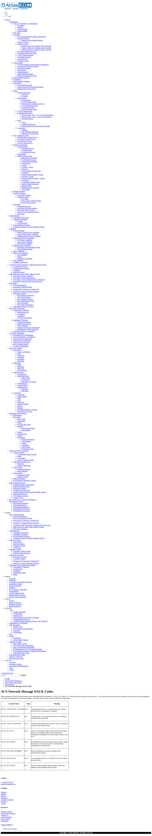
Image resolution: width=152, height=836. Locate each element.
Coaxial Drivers (22, 59)
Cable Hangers (26, 441)
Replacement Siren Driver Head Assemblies (36, 126)
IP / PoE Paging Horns (29, 102)
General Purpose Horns (29, 109)
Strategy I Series (22, 44)
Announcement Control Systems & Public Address (29, 492)
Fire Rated (25, 180)
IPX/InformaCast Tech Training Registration (27, 649)
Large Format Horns (24, 92)
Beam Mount (21, 70)
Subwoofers (17, 83)
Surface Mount (22, 29)
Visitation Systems (19, 546)
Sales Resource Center (16, 658)
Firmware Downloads (24, 318)
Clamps (24, 443)
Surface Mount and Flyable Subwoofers (30, 87)
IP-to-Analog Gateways (25, 299)
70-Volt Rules (17, 614)
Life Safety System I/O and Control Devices (27, 281)
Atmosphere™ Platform (21, 310)
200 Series (20, 359)
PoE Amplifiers (18, 260)
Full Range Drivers (28, 148)
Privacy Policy (5, 819)
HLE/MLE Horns (27, 119)
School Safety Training (20, 640)
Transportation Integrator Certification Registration (29, 651)
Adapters (24, 130)
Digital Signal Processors (21, 486)
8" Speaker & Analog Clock (31, 182)
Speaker (20, 436)
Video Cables (17, 467)
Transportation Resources (21, 619)
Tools (11, 610)
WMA (19, 365)
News (11, 668)
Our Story (12, 662)
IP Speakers (17, 79)
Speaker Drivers (22, 147)
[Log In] (6, 13)
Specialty (20, 426)
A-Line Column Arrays (25, 143)
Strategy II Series (23, 42)
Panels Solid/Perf (23, 404)
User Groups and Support (13, 682)
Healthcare (12, 580)
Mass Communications (16, 514)
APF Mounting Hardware (30, 132)
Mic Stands (17, 417)
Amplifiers (12, 229)
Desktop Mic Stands (28, 428)
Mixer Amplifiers (18, 251)
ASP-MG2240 (22, 223)
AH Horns (25, 94)
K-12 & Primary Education (18, 589)
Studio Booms (22, 434)
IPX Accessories (22, 303)
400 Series (25, 389)
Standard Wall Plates (24, 465)
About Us (4, 801)
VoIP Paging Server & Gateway (23, 306)
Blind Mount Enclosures (29, 158)
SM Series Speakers (23, 68)
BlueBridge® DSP (19, 573)
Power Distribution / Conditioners (24, 337)
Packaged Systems (15, 549)
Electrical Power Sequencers (22, 339)
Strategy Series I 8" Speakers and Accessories (36, 50)
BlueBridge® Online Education (27, 329)
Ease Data (16, 630)
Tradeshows (17, 638)
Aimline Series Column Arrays (27, 137)
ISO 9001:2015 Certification (10, 829)
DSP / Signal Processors (17, 308)
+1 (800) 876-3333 (7, 673)
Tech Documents (14, 625)
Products (4, 792)
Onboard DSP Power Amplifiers (23, 238)
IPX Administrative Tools (25, 301)
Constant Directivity (28, 107)
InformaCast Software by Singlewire (26, 289)
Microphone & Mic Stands (17, 413)
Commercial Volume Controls (27, 454)
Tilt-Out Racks (22, 370)
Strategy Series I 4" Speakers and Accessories (36, 46)
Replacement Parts (28, 449)
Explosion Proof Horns (24, 113)
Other (19, 398)
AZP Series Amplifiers (24, 240)
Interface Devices (19, 272)
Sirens (19, 120)
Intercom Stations (19, 544)
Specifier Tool (17, 615)
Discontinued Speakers (20, 503)
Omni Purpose (26, 100)
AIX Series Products (20, 285)
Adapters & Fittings (28, 439)
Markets (3, 794)
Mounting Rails (27, 186)
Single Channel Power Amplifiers (28, 232)
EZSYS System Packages (21, 553)
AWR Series (26, 380)
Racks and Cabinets (15, 348)
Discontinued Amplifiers (21, 507)
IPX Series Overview (20, 557)
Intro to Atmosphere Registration (24, 647)
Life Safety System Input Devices (24, 278)
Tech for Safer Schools (16, 593)
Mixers (19, 257)
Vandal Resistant (22, 72)
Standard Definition (23, 469)
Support (11, 601)
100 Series (20, 361)
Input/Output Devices (20, 494)
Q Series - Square (27, 167)
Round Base (21, 421)
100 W (24, 122)
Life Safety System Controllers (23, 276)
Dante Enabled (22, 31)
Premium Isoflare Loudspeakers (23, 485)
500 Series (20, 357)
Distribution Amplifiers (24, 258)
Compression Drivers (28, 124)
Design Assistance (15, 602)
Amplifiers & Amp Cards (21, 490)
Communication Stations (21, 268)
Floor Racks (17, 350)
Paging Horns (21, 98)
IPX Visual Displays (24, 297)
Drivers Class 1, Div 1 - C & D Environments (36, 117)
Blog (10, 634)
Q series (24, 165)
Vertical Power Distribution (22, 340)
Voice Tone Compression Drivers (28, 212)
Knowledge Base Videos (21, 653)
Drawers (20, 408)
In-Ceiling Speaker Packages (26, 51)
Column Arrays (18, 498)
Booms (19, 432)
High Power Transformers (30, 133)
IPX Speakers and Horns (25, 295)
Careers (11, 670)
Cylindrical (25, 173)
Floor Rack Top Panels (24, 411)
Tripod (19, 422)
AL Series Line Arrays (24, 141)
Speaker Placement (19, 612)
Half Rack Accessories (29, 381)
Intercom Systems (15, 540)
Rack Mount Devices (24, 324)
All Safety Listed (22, 61)
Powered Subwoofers (29, 203)
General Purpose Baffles (29, 161)
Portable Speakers (19, 191)
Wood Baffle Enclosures (25, 74)
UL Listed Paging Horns (30, 106)
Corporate (12, 578)
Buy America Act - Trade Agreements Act (22, 499)
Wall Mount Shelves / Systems (27, 409)
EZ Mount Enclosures (29, 160)
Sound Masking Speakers (21, 81)
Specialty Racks (18, 372)
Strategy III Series (23, 38)
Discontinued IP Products (21, 509)
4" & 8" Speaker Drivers (25, 55)
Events (11, 636)
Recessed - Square (28, 176)
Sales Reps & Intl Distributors (19, 666)
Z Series (20, 221)
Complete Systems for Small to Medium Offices (28, 227)
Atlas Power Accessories (21, 342)
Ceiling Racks (22, 374)
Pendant (20, 27)
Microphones (17, 415)
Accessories (21, 128)
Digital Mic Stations (19, 488)
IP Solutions (13, 283)
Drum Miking (26, 430)
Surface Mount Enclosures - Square (33, 178)
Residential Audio (23, 197)
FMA (19, 353)
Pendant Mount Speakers (21, 78)
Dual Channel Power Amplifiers (27, 234)
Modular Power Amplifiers (22, 245)
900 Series (25, 391)
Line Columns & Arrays (21, 135)
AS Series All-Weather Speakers (27, 66)
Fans (18, 400)
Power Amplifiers (19, 230)
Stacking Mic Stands (24, 424)
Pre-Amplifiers (22, 255)
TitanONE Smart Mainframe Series (28, 247)
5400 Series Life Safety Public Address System (24, 274)
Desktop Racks (22, 387)
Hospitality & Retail (15, 584)
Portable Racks (22, 383)
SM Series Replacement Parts (27, 76)
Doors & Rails (22, 396)
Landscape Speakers (24, 195)
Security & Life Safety (16, 555)
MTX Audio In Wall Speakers (31, 201)
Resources (4, 798)
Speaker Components (20, 145)
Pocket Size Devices (24, 322)
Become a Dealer (6, 811)
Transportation (14, 591)
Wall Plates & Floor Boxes (22, 462)
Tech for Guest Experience (18, 597)
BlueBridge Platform (20, 320)
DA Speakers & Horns (20, 496)
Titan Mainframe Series (25, 249)
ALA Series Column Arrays (26, 139)
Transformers (21, 154)
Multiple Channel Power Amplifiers (29, 236)
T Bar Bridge (26, 189)
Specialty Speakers (19, 193)
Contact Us (4, 815)
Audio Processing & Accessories (24, 331)
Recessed (25, 169)
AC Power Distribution (16, 333)
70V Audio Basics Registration (23, 645)
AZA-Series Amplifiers (25, 242)
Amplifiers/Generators (20, 219)
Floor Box (20, 464)
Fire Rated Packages (24, 206)
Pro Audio (25, 199)
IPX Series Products (19, 293)
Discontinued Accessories (21, 511)
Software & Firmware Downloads (28, 327)
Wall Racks (17, 363)
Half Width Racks (23, 376)
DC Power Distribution (20, 346)
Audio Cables (17, 473)
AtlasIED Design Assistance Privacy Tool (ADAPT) (30, 621)
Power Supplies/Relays (20, 344)
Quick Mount (26, 447)
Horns (15, 91)
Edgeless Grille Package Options (32, 40)
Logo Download (6, 817)
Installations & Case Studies (18, 623)
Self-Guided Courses (20, 643)
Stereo (19, 456)
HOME (7, 679)
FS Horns (25, 96)
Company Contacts (7, 800)
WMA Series (26, 378)
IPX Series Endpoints (20, 529)
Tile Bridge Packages (24, 57)
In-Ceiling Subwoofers (24, 85)
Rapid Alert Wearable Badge (22, 287)
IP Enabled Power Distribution (23, 335)
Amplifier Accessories (20, 262)
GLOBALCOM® (19, 559)
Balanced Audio (22, 477)
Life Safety (16, 204)
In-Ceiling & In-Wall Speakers (27, 208)
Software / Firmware (16, 656)
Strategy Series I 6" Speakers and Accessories (36, 48)
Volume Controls (18, 452)
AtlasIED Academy (15, 642)
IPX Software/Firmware (25, 305)
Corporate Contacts (15, 664)
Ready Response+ (15, 606)
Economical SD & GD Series (27, 53)
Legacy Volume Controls (25, 460)
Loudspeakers (13, 22)
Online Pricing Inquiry (8, 813)
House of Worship (15, 586)
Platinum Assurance (15, 604)
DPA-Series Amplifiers (24, 244)
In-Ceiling (20, 25)
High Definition (22, 471)
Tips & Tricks (9, 684)
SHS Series (17, 33)
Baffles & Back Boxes (24, 156)
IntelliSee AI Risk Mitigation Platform (26, 292)
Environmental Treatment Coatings (24, 480)
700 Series (20, 355)
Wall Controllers (22, 326)
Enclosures (21, 214)
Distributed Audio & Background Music (22, 565)
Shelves (19, 406)
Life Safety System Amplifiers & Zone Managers (29, 279)
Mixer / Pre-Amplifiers (20, 253)
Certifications (17, 632)
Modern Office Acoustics (17, 595)
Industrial (12, 587)
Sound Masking (14, 216)
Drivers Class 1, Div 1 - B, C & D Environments (37, 115)
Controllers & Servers (20, 266)
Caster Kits (21, 395)
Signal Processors (23, 312)
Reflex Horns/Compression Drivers (33, 104)
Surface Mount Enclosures (30, 184)
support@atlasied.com (8, 784)
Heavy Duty (21, 419)
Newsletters (4, 821)
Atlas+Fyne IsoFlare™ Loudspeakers (25, 23)
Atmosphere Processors (21, 217)
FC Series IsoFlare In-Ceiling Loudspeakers (31, 37)
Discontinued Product (16, 501)
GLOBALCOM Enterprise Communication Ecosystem (27, 264)
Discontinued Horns (19, 505)
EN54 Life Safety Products (26, 210)
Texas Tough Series (23, 352)
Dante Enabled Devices (17, 483)
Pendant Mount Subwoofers (26, 89)
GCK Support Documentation (23, 628)
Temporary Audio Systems (22, 551)
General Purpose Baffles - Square (32, 175)
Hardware (20, 402)
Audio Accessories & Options (19, 450)
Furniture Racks (22, 385)
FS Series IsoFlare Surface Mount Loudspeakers (33, 64)
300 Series (20, 368)
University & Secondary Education (20, 582)
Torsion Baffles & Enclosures (31, 171)
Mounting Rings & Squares (30, 188)
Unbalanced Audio (23, 475)
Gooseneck (25, 445)
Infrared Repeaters (19, 478)
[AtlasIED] (16, 9)
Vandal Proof (26, 163)
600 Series (20, 367)
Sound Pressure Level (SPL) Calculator (26, 617)
